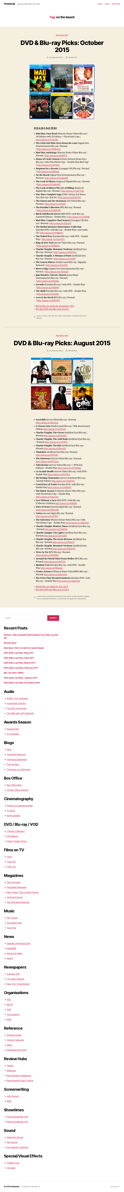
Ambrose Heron (57, 57)
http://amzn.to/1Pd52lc (54, 561)
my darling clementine (48, 599)
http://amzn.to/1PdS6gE (48, 287)
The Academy (13, 1014)
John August (13, 1096)
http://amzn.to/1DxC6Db (55, 536)
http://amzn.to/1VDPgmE (48, 149)
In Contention (13, 734)
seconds (75, 316)
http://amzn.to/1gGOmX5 (57, 271)
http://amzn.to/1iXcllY (55, 204)
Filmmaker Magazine (16, 887)
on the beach (66, 316)
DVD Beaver (12, 836)
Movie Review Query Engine (20, 1080)
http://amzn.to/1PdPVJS (56, 155)
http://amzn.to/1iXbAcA (48, 171)
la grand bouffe (77, 596)
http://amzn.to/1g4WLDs (63, 481)
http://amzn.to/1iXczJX (60, 223)
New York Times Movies (18, 984)
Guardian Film (13, 974)
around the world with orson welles (58, 596)
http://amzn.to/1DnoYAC (55, 435)
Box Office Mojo (14, 785)
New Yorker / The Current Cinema (23, 892)
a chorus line (41, 596)
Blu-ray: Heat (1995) (14, 673)
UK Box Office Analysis (17, 790)
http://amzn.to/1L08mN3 (48, 184)
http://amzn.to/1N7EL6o (47, 461)
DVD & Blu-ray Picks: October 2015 (62, 46)
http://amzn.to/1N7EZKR (69, 468)
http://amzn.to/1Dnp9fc (55, 448)
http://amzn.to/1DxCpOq (55, 574)
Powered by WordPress (31, 1187)
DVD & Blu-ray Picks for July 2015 (52, 586)
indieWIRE (11, 948)
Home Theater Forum (17, 841)
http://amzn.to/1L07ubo (47, 139)
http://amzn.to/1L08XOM (49, 210)
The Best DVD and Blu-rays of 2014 (52, 309)
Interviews (116, 4)
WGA (9, 1019)
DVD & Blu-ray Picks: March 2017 (20, 663)
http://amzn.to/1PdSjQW (48, 300)
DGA (9, 1009)
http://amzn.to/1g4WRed (59, 487)
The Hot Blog (13, 764)
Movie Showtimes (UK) (17, 1117)
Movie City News (15, 953)
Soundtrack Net (14, 923)
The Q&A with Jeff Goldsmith (20, 713)
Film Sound (12, 1142)
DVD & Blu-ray (62, 35)
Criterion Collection (16, 831)
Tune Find (11, 928)
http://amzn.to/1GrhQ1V (53, 239)
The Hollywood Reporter (18, 902)
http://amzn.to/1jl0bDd (66, 503)
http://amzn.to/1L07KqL (48, 165)
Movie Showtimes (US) (17, 1121)
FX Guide (11, 1168)
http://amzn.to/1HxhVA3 (77, 523)
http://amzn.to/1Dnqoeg (47, 497)
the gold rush (71, 599)
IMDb (9, 1045)
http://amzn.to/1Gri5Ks (57, 265)
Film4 (9, 857)
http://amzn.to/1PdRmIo (48, 246)
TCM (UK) (11, 862)
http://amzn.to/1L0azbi (48, 294)
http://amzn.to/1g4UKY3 (56, 442)
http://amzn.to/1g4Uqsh (54, 429)
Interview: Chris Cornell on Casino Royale (24, 648)
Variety (10, 958)
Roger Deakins (13, 815)
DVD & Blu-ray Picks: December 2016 (22, 683)
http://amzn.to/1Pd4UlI (63, 542)
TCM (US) (11, 866)
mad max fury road (54, 316)
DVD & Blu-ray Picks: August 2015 (62, 343)
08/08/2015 (72, 351)
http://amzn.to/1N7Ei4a (47, 455)
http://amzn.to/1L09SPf (65, 258)
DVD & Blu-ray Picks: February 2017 (21, 668)
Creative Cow (13, 1163)
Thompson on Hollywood (18, 769)
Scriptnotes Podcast (16, 703)
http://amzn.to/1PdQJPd (69, 197)
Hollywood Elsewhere (17, 759)
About (107, 4)
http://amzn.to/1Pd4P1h (56, 529)
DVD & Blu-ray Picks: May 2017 (19, 653)
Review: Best (10, 643)
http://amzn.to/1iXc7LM (72, 191)
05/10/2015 (72, 57)
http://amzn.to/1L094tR (79, 217)
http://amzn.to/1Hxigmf (68, 581)
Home (100, 4)
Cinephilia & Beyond (16, 754)
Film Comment (13, 882)
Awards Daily (13, 729)
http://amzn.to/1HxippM (56, 178)
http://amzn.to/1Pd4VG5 (65, 252)
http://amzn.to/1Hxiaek (52, 568)
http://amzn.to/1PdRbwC (51, 233)
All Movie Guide (14, 1035)
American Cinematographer (20, 805)
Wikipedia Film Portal (16, 1050)
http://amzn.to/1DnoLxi (47, 422)
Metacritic (11, 1070)
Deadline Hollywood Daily (19, 943)
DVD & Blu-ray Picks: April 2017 (19, 658)
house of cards (42, 316)
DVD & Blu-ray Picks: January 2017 (20, 678)
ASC (9, 999)
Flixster (10, 1065)
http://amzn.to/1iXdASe (48, 281)
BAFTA (10, 1004)
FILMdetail (9, 4)
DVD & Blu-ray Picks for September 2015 (55, 306)
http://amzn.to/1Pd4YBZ (47, 555)
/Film (9, 749)
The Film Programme (16, 708)
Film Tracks (12, 918)
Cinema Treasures (15, 1040)
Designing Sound (15, 1137)
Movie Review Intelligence (19, 1075)
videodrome (81, 599)
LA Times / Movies (15, 979)
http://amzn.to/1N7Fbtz (59, 474)
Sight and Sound (15, 897)
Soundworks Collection (17, 1147)
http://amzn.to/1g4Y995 (47, 516)
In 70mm (11, 810)
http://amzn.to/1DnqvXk (47, 510)
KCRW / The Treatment (17, 698)
